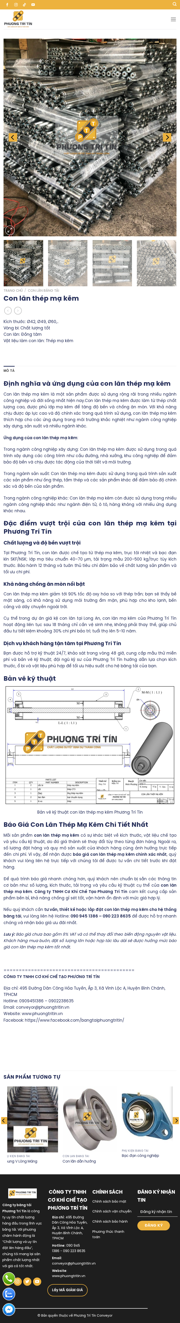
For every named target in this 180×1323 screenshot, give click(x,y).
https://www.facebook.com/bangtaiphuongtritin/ (74, 1020)
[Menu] (173, 19)
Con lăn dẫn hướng (79, 1161)
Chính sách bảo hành (110, 1222)
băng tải (9, 1230)
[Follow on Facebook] (7, 4)
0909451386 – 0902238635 (46, 1001)
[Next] (167, 137)
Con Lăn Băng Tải (43, 291)
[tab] (9, 371)
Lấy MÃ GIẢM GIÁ (67, 1290)
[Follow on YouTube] (33, 4)
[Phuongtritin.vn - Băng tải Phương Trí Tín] (50, 19)
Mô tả (9, 371)
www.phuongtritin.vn (42, 1014)
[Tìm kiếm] (174, 4)
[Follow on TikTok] (24, 4)
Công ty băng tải (16, 1205)
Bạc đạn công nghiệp (140, 1156)
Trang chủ (13, 291)
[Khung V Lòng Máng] (31, 1119)
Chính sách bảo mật (109, 1202)
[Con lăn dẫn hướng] (90, 1119)
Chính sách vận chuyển (111, 1211)
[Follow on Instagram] (15, 4)
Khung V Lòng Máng (20, 1161)
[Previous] (13, 137)
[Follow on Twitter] (27, 1282)
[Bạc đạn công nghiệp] (149, 1116)
